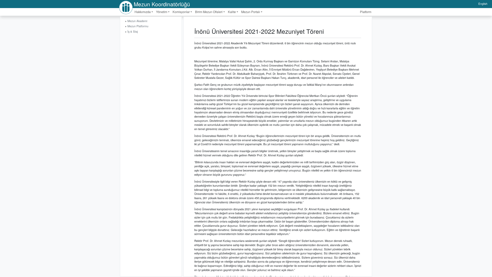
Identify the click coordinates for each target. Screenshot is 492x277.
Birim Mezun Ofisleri (209, 12)
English (482, 4)
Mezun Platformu (137, 26)
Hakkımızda (143, 12)
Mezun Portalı (250, 12)
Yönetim (161, 12)
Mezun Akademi (137, 21)
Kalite (232, 12)
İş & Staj (132, 31)
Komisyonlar (181, 12)
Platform (365, 12)
